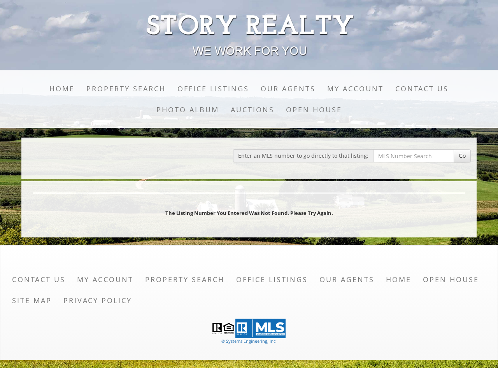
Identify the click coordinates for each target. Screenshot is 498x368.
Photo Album (187, 109)
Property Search (126, 88)
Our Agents (288, 88)
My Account (355, 88)
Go (462, 155)
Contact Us (422, 88)
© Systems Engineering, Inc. (249, 341)
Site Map (32, 300)
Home (62, 88)
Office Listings (213, 88)
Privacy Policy (97, 300)
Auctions (252, 109)
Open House (314, 109)
